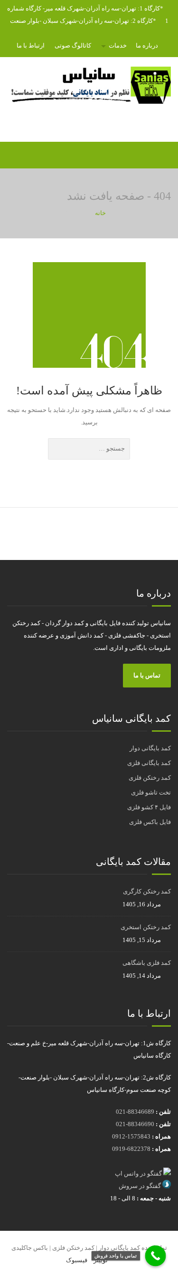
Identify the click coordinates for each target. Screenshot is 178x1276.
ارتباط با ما (31, 45)
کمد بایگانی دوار (150, 748)
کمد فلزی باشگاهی (146, 962)
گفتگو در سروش (140, 1185)
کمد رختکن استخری (146, 927)
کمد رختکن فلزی (150, 777)
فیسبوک (76, 1260)
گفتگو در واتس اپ (138, 1173)
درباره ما (147, 45)
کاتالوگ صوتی (73, 45)
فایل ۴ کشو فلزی (149, 807)
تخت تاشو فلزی (151, 792)
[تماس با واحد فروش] (155, 1256)
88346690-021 (135, 1124)
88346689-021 (135, 1111)
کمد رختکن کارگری (147, 891)
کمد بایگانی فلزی (149, 762)
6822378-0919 (131, 1148)
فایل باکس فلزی (150, 821)
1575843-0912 (131, 1136)
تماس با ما (146, 675)
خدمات (118, 45)
